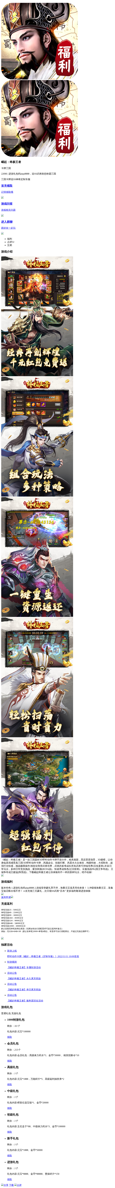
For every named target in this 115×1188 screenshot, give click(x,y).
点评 (19, 1185)
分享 (6, 1185)
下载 (106, 3)
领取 (9, 1037)
